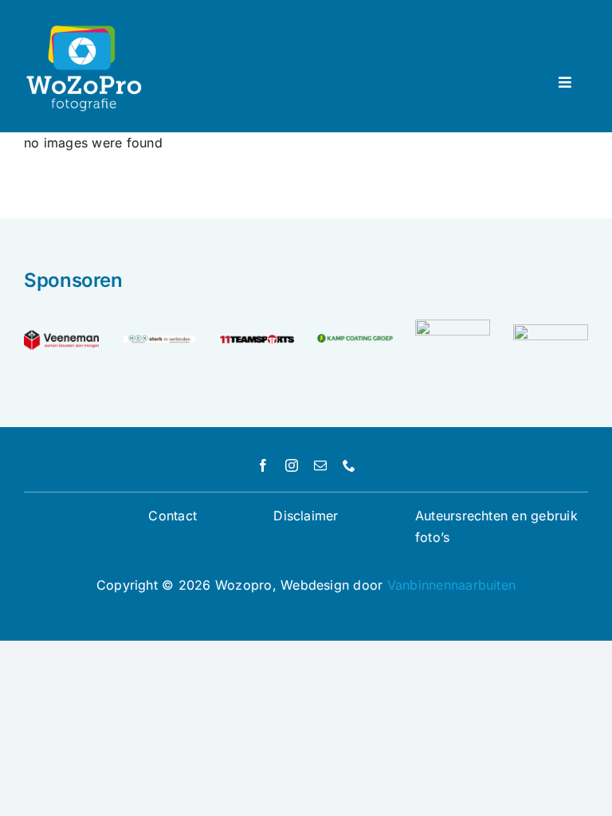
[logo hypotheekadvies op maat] (452, 326)
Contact (172, 516)
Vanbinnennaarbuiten (451, 585)
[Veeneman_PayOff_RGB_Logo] (61, 336)
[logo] (256, 337)
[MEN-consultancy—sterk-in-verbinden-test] (159, 340)
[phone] (349, 465)
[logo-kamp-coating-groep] (354, 340)
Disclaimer (305, 516)
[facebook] (263, 465)
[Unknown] (550, 331)
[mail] (320, 465)
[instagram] (291, 465)
